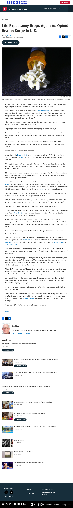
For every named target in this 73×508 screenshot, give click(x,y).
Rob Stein (10, 36)
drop (21, 157)
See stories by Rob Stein (21, 333)
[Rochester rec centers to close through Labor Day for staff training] (7, 429)
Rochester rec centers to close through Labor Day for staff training (35, 426)
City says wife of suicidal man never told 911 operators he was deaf (35, 372)
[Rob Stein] (6, 328)
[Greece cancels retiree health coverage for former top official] (7, 405)
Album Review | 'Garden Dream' (24, 451)
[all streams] (70, 8)
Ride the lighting (19, 440)
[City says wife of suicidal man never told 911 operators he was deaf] (7, 375)
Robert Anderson (43, 111)
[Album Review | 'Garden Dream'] (7, 454)
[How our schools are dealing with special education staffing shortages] (7, 362)
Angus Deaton (59, 242)
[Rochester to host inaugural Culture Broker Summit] (7, 416)
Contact (29, 489)
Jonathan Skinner (28, 298)
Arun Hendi (18, 213)
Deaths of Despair (12, 245)
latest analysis (22, 155)
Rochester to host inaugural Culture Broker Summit (29, 413)
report (7, 184)
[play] (4, 9)
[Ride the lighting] (7, 443)
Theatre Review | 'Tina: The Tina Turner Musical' (29, 463)
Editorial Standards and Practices (48, 493)
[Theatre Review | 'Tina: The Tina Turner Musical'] (7, 465)
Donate (66, 3)
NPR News (5, 19)
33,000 (42, 189)
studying (8, 242)
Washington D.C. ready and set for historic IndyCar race (19, 344)
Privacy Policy (31, 493)
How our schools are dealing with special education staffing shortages (36, 359)
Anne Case (26, 240)
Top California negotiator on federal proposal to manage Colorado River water (26, 386)
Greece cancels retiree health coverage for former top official (33, 402)
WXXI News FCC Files (47, 489)
